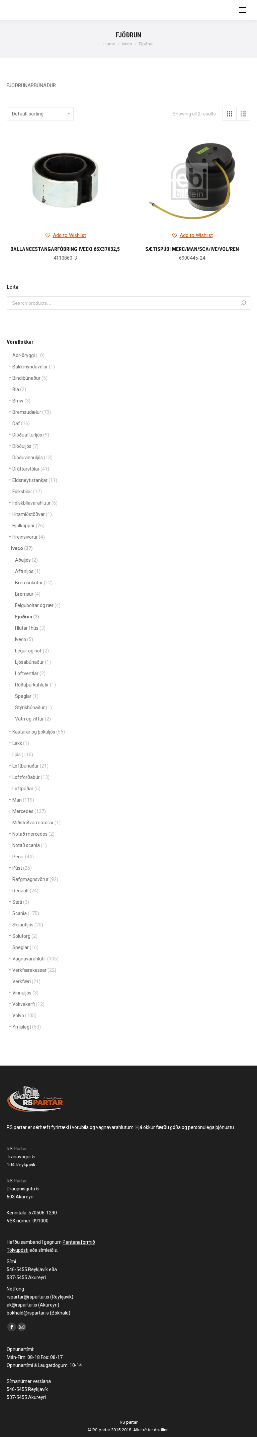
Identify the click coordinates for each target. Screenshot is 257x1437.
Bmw (21, 400)
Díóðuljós (25, 446)
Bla (19, 389)
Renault (25, 890)
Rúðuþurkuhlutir (35, 684)
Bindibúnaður (30, 378)
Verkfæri (26, 981)
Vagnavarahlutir (35, 958)
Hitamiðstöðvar (32, 514)
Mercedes (29, 811)
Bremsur (27, 594)
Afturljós (27, 571)
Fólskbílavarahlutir (35, 503)
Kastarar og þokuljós (38, 732)
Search (243, 303)
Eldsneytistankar (34, 480)
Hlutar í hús (30, 628)
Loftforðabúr (31, 777)
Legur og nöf (32, 650)
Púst (22, 868)
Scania (25, 913)
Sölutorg (24, 936)
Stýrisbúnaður (33, 707)
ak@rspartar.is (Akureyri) (33, 1305)
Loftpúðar (26, 788)
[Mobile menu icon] (243, 10)
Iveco (22, 548)
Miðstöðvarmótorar (36, 822)
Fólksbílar (27, 491)
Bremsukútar (34, 582)
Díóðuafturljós (30, 435)
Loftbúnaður (30, 766)
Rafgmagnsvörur (35, 879)
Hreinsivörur (28, 537)
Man (23, 800)
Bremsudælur (31, 412)
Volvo (24, 1015)
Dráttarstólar (30, 469)
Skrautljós (27, 924)
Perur (23, 856)
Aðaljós (26, 560)
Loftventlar (30, 673)
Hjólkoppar (28, 525)
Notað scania (29, 845)
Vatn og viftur (33, 719)
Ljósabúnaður (33, 662)
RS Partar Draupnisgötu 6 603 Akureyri (23, 1188)
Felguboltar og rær (38, 605)
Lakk (20, 743)
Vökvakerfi (28, 1004)
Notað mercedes (33, 834)
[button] (65, 235)
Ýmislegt (26, 1027)
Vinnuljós (25, 992)
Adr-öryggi (28, 355)
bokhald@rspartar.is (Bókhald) (38, 1313)
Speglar (26, 696)
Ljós (22, 754)
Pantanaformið (79, 1242)
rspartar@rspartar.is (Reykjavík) (40, 1297)
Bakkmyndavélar (33, 366)
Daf (21, 423)
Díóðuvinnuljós (32, 457)
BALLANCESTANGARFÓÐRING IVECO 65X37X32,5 (65, 249)
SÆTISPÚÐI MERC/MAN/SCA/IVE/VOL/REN (192, 249)
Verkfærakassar (34, 970)
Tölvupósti (17, 1250)
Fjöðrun (27, 616)
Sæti (20, 902)
